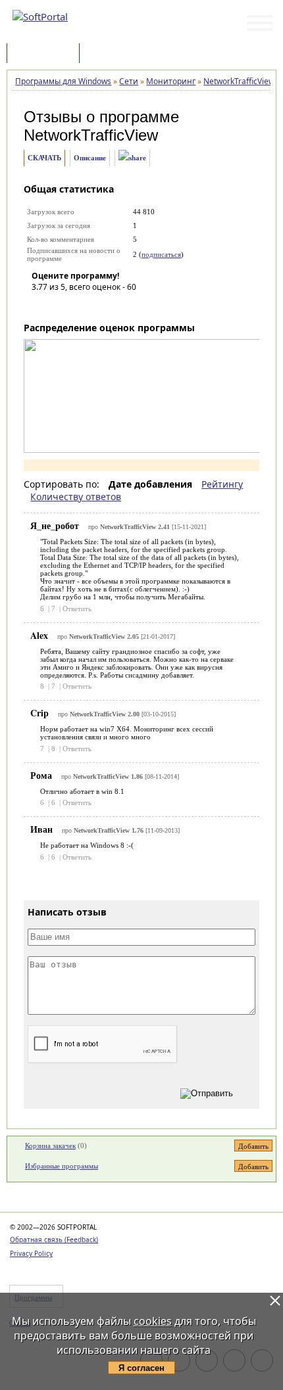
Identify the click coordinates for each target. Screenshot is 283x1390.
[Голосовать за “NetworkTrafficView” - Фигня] (41, 305)
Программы (46, 54)
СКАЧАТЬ (44, 158)
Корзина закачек (50, 1145)
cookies (153, 1321)
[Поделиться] (132, 158)
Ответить (77, 609)
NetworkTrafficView (91, 135)
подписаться (161, 254)
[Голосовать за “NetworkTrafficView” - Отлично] (120, 305)
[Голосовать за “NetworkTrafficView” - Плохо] (61, 305)
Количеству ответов (75, 496)
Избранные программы (61, 1166)
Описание (90, 158)
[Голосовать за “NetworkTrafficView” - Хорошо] (101, 305)
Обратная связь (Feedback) (54, 1239)
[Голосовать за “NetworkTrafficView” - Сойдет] (81, 305)
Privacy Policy (31, 1253)
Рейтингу (222, 484)
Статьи (111, 54)
